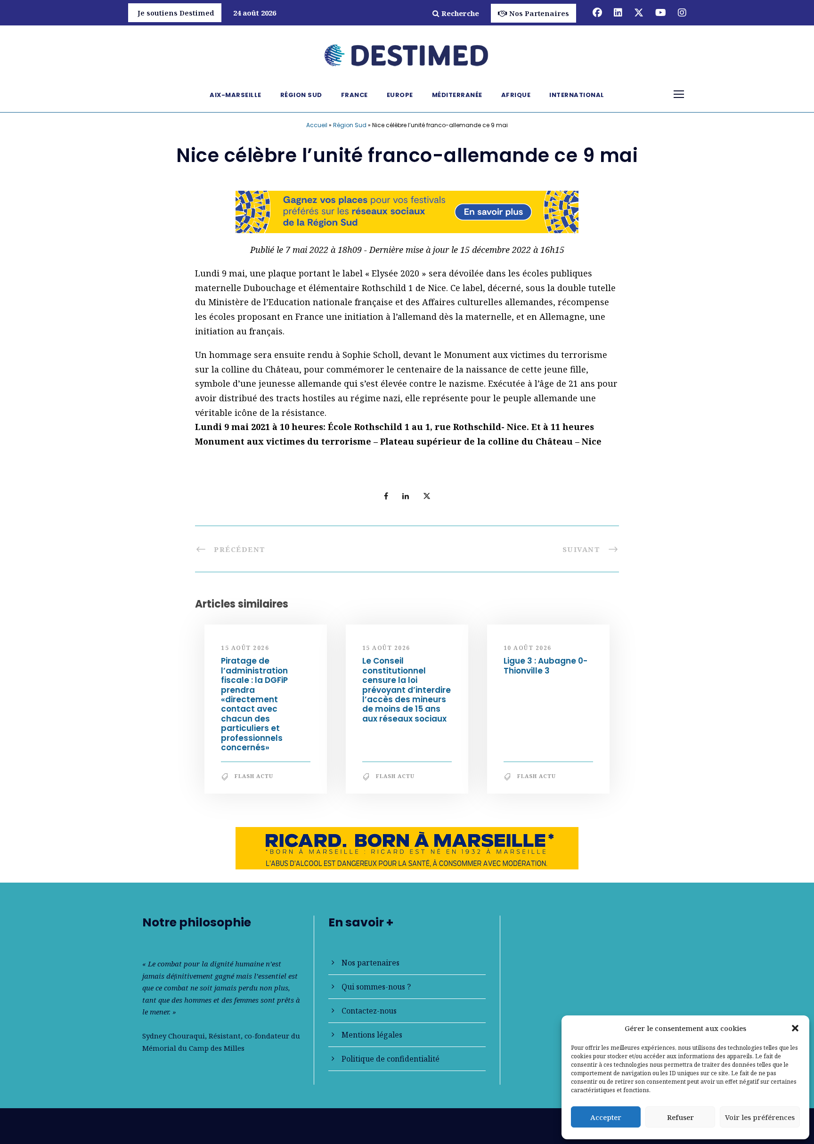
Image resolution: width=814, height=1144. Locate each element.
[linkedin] (618, 12)
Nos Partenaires (539, 13)
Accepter (605, 1117)
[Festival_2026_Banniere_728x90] (407, 211)
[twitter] (638, 12)
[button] (795, 1028)
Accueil (316, 125)
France (354, 94)
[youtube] (660, 12)
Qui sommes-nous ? (376, 987)
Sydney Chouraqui (173, 1035)
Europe (400, 94)
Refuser (680, 1117)
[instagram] (682, 12)
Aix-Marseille (235, 94)
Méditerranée (457, 94)
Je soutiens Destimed (176, 12)
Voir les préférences (760, 1117)
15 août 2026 (245, 648)
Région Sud (301, 94)
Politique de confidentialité (391, 1059)
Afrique (516, 94)
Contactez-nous (369, 1011)
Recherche (460, 13)
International (576, 94)
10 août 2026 (528, 648)
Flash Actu (254, 775)
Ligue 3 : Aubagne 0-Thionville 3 (545, 665)
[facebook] (597, 12)
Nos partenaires (370, 962)
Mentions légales (372, 1035)
